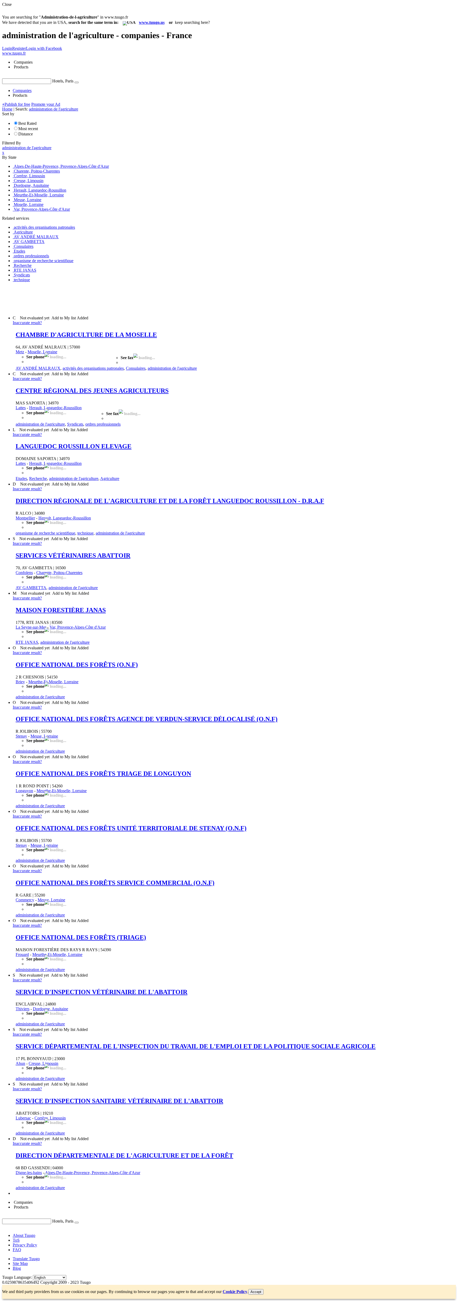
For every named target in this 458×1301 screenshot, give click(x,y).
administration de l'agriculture (172, 368)
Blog (17, 1268)
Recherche (38, 478)
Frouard (22, 954)
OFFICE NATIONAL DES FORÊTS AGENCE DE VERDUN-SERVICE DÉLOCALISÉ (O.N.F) (147, 719)
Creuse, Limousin (43, 1063)
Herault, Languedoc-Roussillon (55, 407)
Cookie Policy (235, 1291)
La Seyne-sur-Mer (31, 627)
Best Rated (27, 123)
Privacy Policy (25, 1245)
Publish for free (16, 104)
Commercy (25, 900)
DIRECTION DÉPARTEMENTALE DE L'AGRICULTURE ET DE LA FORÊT (124, 1155)
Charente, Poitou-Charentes (59, 572)
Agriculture (109, 478)
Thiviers (22, 1009)
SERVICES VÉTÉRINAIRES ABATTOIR (73, 555)
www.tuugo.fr (14, 53)
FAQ (17, 1249)
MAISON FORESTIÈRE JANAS (61, 610)
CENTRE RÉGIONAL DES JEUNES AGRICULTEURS (92, 390)
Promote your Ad (45, 104)
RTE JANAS (27, 642)
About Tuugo (24, 1235)
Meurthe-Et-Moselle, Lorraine (53, 682)
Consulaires (136, 368)
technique (85, 533)
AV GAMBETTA (31, 587)
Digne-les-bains (29, 1172)
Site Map (20, 1263)
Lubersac (23, 1118)
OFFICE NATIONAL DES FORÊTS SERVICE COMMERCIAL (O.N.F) (115, 882)
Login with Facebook (44, 48)
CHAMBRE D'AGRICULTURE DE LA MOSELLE (86, 334)
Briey (20, 682)
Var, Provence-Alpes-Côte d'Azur (78, 627)
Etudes (21, 478)
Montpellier (25, 518)
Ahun (20, 1063)
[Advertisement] (98, 298)
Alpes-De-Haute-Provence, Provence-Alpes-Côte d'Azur (92, 1172)
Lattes (21, 407)
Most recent (28, 128)
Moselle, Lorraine (42, 352)
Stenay (21, 736)
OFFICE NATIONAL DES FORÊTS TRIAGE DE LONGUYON (103, 773)
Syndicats (75, 424)
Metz (20, 352)
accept (255, 1292)
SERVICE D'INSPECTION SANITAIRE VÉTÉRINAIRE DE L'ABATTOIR (119, 1100)
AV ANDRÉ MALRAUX (38, 368)
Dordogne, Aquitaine (50, 1009)
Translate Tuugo (26, 1258)
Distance (25, 134)
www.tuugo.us (152, 22)
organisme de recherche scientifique (45, 533)
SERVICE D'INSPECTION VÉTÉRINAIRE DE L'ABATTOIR (101, 992)
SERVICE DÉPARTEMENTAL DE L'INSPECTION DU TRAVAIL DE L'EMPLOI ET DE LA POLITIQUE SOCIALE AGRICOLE (196, 1046)
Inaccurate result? (27, 322)
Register (19, 48)
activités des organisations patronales (93, 368)
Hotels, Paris (62, 81)
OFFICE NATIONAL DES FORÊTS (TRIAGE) (81, 937)
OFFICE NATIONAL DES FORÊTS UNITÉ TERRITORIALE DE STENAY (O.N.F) (131, 828)
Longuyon (24, 790)
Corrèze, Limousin (50, 1118)
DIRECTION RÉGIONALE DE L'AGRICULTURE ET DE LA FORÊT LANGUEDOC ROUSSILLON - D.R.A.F (170, 500)
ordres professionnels (103, 424)
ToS (16, 1240)
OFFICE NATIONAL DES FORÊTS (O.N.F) (77, 664)
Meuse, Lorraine (44, 736)
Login (7, 48)
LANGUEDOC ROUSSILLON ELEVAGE (73, 446)
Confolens (24, 572)
